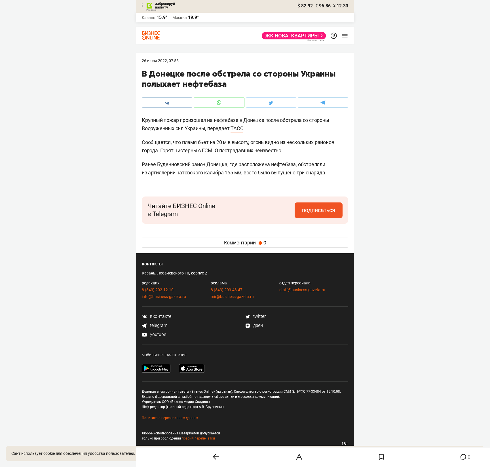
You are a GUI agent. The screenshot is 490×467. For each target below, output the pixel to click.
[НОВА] (292, 35)
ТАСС (237, 128)
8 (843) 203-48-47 (226, 290)
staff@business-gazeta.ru (302, 290)
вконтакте (160, 316)
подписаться (318, 210)
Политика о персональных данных (170, 418)
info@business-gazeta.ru (164, 296)
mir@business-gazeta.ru (232, 296)
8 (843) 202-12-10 (158, 290)
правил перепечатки (198, 438)
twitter (259, 316)
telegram (158, 325)
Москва (179, 17)
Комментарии (245, 243)
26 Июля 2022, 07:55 (160, 60)
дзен (257, 325)
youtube (157, 334)
